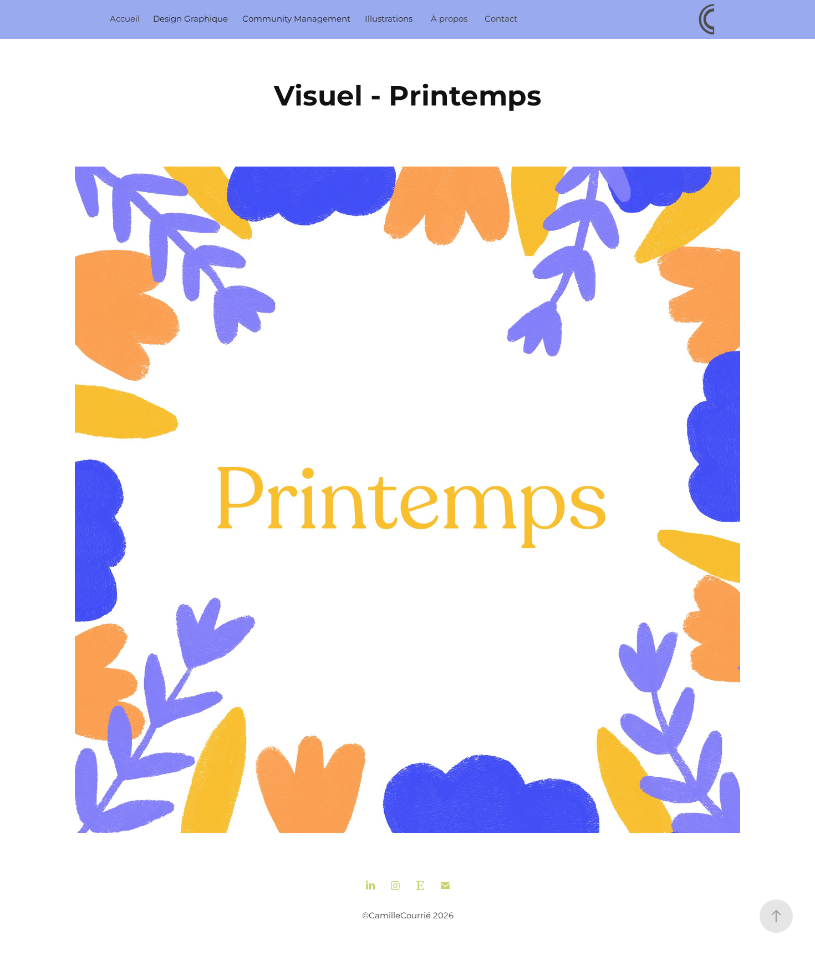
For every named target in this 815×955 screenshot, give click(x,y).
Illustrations (388, 19)
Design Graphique (190, 19)
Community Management (296, 19)
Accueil (125, 19)
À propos (449, 19)
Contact (501, 19)
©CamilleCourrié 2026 (408, 916)
